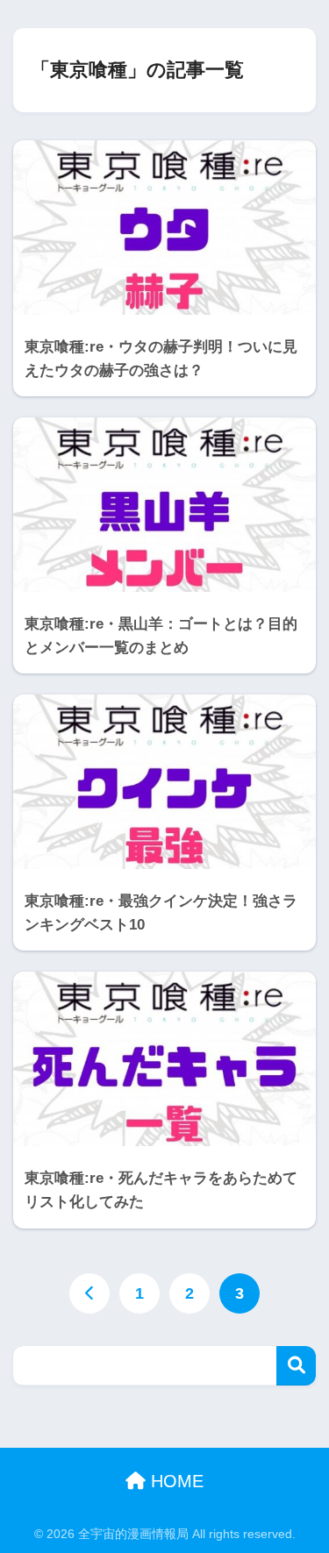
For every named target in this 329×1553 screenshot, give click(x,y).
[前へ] (89, 1293)
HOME (175, 1481)
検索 (296, 1366)
